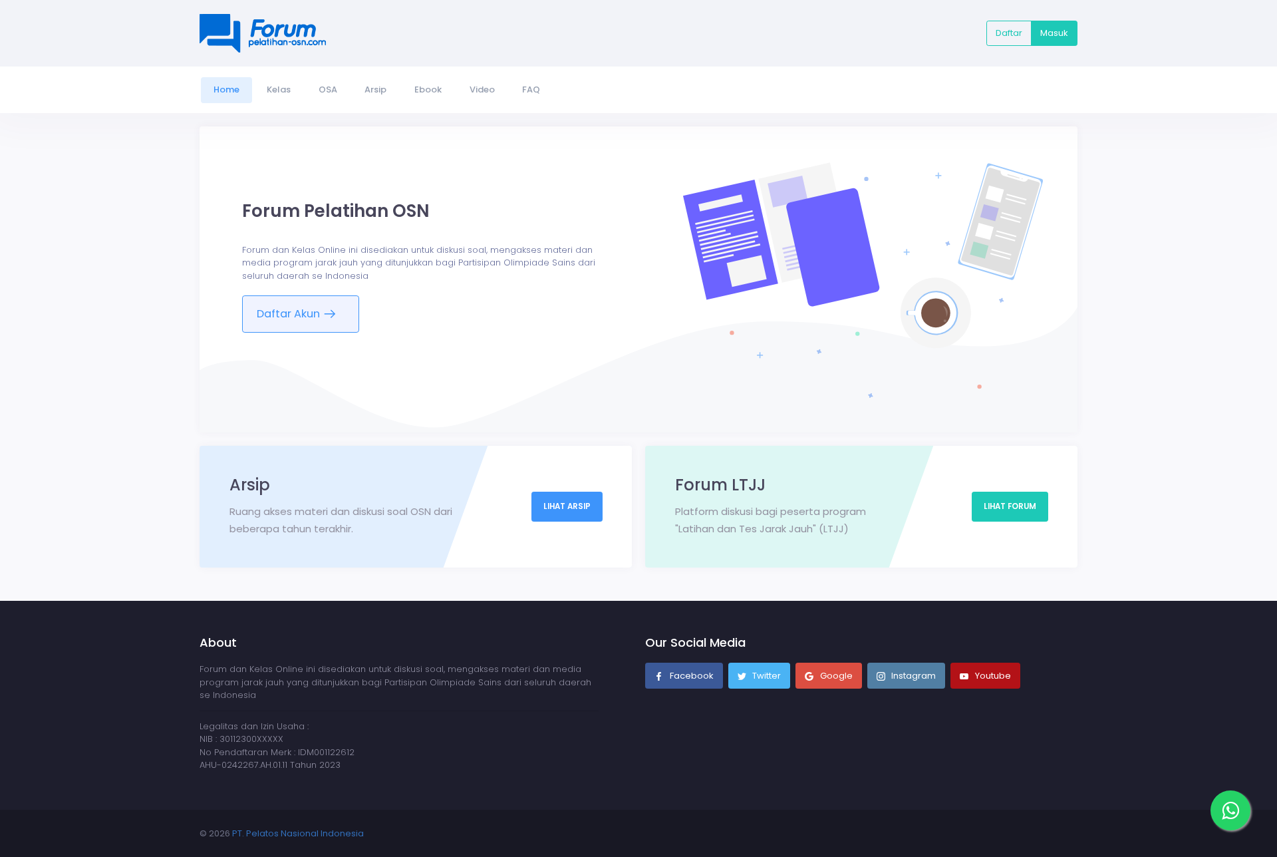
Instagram (912, 675)
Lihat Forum (1010, 506)
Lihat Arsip (567, 506)
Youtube (992, 675)
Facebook (691, 675)
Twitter (765, 675)
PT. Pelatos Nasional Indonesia (298, 833)
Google (835, 675)
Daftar (1009, 33)
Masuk (1054, 33)
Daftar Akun (290, 313)
